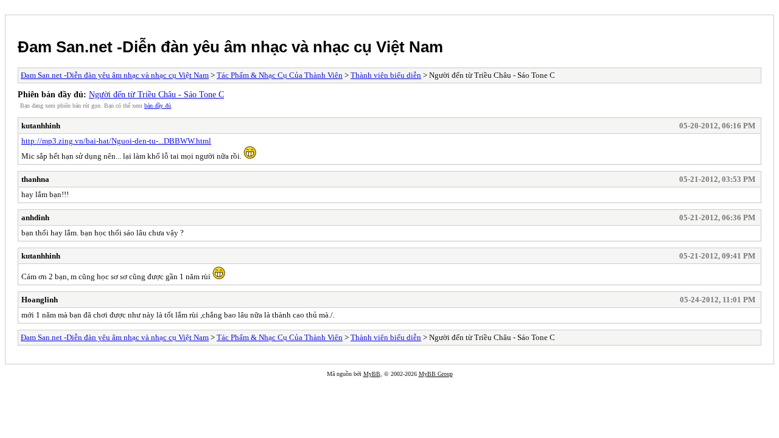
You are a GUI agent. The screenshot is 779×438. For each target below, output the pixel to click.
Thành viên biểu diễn (386, 75)
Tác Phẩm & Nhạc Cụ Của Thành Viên (280, 75)
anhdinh (35, 217)
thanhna (35, 179)
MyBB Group (436, 373)
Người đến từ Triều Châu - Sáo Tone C (156, 94)
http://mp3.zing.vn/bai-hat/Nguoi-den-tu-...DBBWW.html (116, 140)
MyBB (371, 373)
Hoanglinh (39, 299)
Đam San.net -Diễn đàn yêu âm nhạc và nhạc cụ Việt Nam (230, 47)
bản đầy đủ (157, 105)
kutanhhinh (40, 125)
